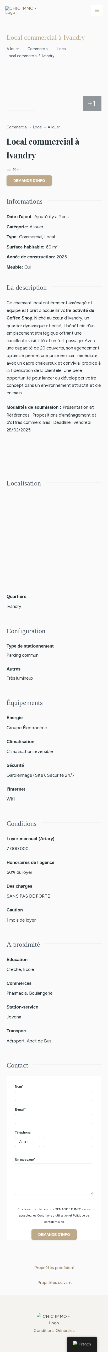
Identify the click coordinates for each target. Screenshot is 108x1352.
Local (62, 48)
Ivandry (14, 606)
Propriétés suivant (54, 1282)
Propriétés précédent (54, 1267)
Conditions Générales (54, 1330)
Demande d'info (29, 181)
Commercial (38, 48)
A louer (13, 48)
